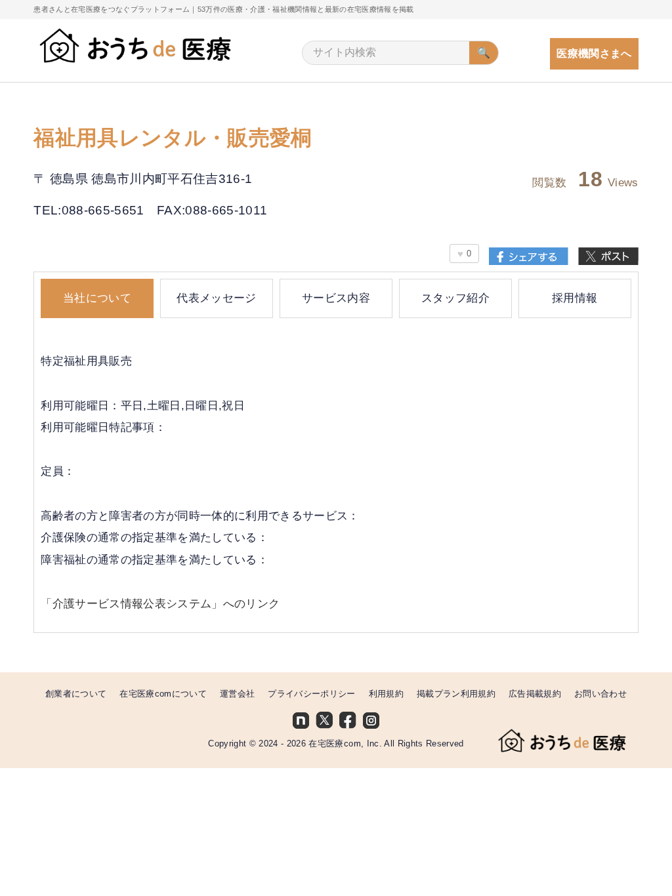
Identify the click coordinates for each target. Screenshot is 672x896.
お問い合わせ (600, 694)
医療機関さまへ (593, 53)
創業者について (75, 694)
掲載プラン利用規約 (456, 694)
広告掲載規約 (535, 694)
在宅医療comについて (163, 694)
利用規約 (386, 694)
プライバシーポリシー (311, 694)
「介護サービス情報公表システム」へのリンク (160, 604)
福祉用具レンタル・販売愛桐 (172, 138)
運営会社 (237, 694)
